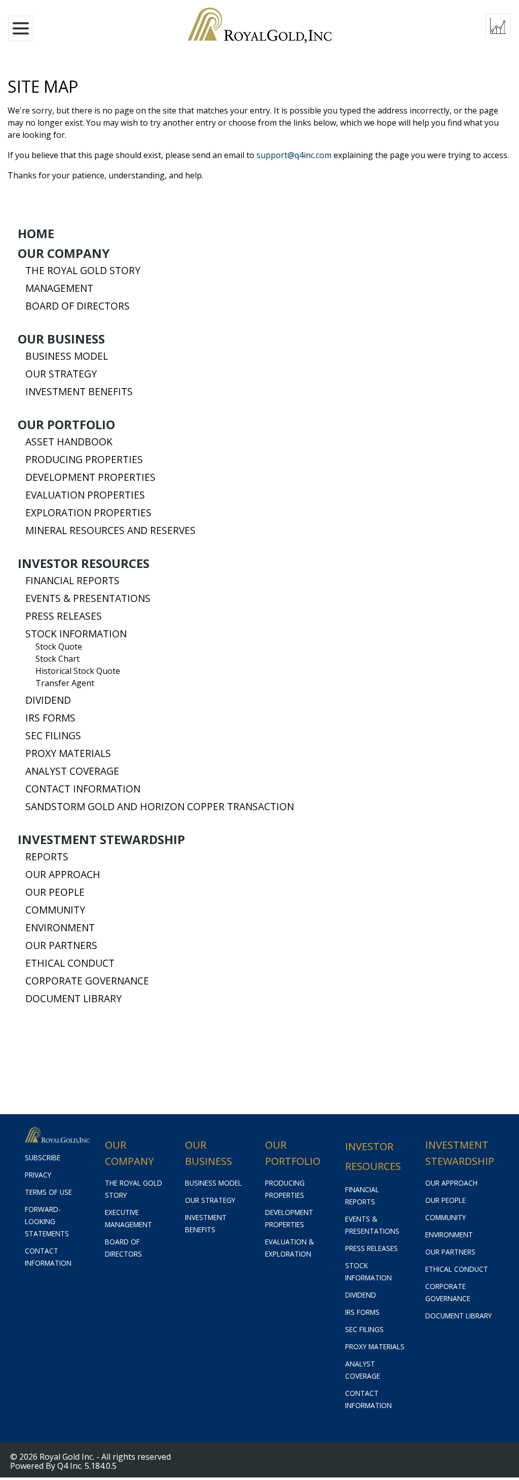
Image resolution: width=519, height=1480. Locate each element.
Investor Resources (84, 563)
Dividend (48, 700)
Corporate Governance (87, 981)
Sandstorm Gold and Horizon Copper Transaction (159, 807)
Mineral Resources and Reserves (110, 530)
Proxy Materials (68, 753)
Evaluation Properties (85, 495)
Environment (60, 928)
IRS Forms (50, 718)
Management (59, 288)
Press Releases (63, 616)
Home (36, 233)
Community (55, 910)
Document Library (73, 999)
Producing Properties (84, 459)
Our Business (61, 339)
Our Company (63, 253)
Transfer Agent (64, 683)
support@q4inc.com (293, 155)
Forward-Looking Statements (47, 1221)
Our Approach (62, 874)
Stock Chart (57, 658)
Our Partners (61, 945)
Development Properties (90, 477)
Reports (46, 857)
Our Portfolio (66, 425)
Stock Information (76, 634)
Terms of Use (48, 1192)
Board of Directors (77, 306)
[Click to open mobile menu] (20, 26)
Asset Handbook (69, 442)
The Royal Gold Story (82, 270)
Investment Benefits (79, 392)
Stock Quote (58, 646)
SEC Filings (53, 736)
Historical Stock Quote (77, 670)
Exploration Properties (88, 513)
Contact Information (82, 789)
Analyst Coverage (72, 771)
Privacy (38, 1175)
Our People (55, 892)
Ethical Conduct (70, 963)
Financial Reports (72, 581)
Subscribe (42, 1157)
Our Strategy (61, 374)
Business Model (66, 356)
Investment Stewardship (101, 839)
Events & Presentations (88, 598)
